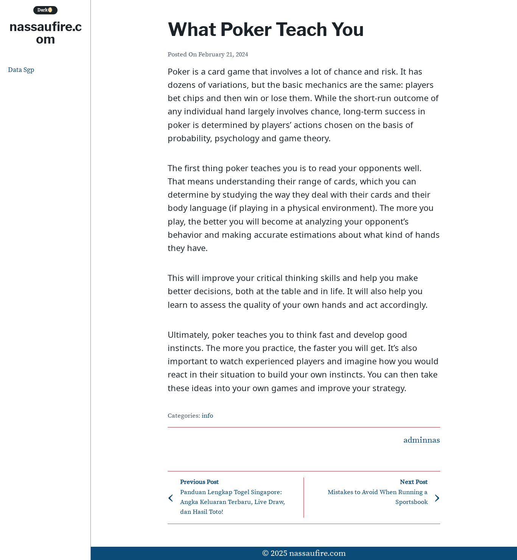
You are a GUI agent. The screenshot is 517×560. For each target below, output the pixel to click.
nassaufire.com (45, 33)
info (207, 416)
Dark (45, 10)
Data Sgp (21, 70)
